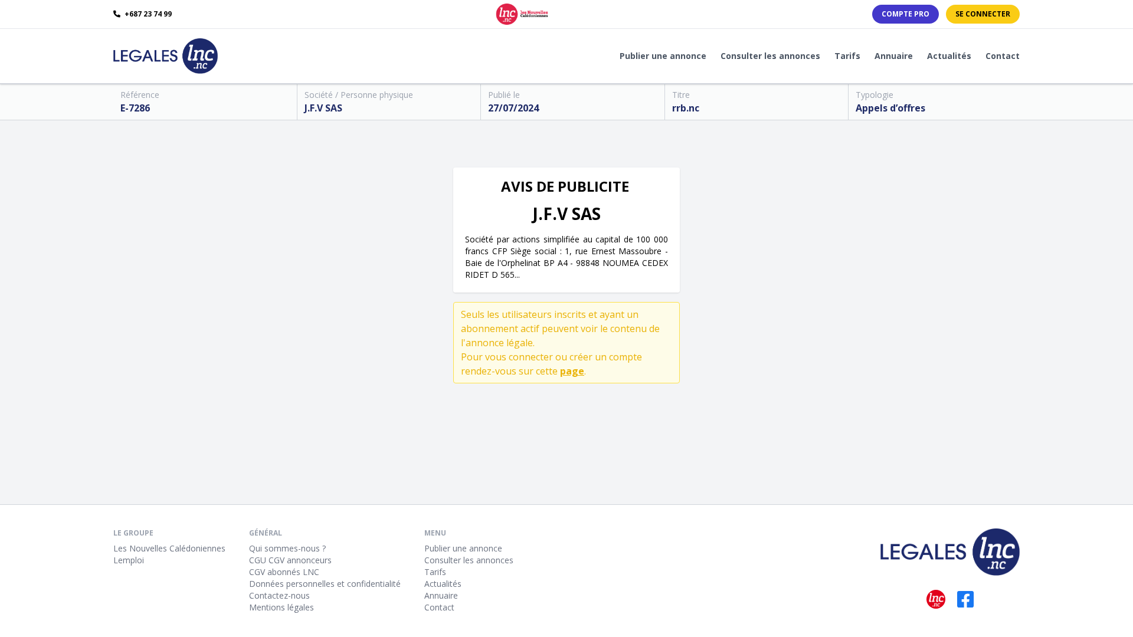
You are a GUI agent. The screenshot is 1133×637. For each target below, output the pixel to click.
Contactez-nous (279, 595)
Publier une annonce (663, 55)
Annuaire (894, 55)
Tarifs (847, 55)
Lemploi (128, 560)
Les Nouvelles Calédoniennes (169, 548)
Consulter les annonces (770, 55)
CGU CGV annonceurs (290, 560)
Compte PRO (905, 14)
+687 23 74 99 (147, 14)
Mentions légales (281, 607)
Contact (1002, 55)
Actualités (949, 55)
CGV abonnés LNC (284, 571)
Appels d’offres (890, 107)
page (572, 371)
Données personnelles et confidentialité (325, 583)
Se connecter (982, 14)
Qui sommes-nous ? (287, 548)
